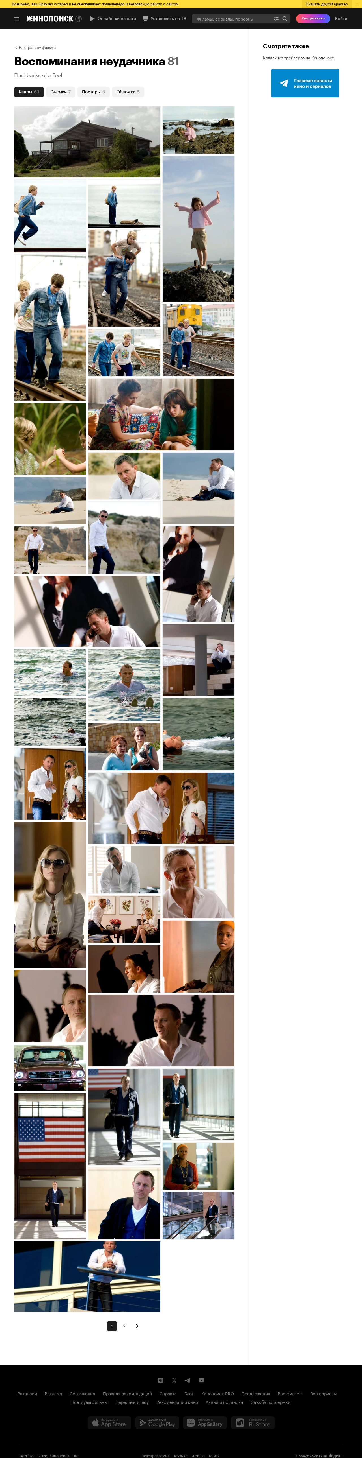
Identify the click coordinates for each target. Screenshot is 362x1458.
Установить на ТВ (168, 18)
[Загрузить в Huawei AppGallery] (205, 1422)
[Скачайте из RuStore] (253, 1422)
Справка (168, 1393)
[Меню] (16, 19)
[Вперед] (137, 1326)
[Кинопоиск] (50, 18)
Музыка (181, 1455)
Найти (285, 18)
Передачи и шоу (132, 1401)
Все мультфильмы (90, 1401)
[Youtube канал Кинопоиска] (201, 1380)
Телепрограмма (156, 1455)
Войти (341, 18)
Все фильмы (290, 1393)
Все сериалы (323, 1393)
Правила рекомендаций (127, 1393)
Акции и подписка (224, 1401)
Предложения (256, 1393)
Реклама (53, 1393)
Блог (189, 1393)
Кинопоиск (59, 1455)
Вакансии (27, 1393)
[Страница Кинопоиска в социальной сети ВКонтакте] (160, 1380)
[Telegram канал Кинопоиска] (187, 1380)
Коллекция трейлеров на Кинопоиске (298, 57)
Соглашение (82, 1393)
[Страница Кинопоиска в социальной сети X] (174, 1380)
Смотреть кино (313, 18)
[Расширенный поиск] (276, 18)
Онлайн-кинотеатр (117, 18)
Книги (214, 1455)
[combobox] (231, 18)
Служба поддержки (270, 1401)
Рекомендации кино (177, 1401)
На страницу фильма (37, 47)
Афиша (198, 1455)
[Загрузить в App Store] (109, 1422)
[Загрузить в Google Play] (157, 1422)
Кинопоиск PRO (217, 1393)
